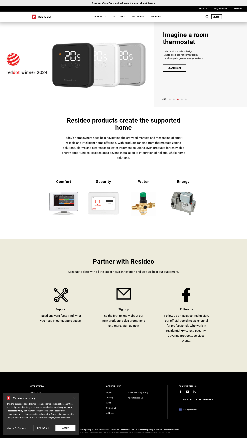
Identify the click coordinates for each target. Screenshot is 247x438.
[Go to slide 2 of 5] (174, 99)
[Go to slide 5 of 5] (186, 99)
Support (156, 16)
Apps (108, 402)
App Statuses (134, 397)
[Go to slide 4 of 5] (182, 99)
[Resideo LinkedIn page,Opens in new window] (194, 391)
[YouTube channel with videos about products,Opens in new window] (187, 391)
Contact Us (111, 407)
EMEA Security (103, 197)
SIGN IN (217, 16)
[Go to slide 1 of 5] (170, 99)
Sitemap (159, 429)
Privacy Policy (85, 429)
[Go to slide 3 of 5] (178, 99)
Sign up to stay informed (198, 399)
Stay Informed (220, 8)
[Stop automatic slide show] (164, 99)
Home (40, 16)
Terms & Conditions (101, 429)
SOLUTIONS (119, 16)
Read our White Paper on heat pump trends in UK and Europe (123, 3)
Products (100, 16)
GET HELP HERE (117, 386)
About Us (204, 8)
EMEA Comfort (63, 197)
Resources (138, 16)
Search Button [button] (207, 17)
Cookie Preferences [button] (171, 429)
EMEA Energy (183, 197)
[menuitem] (100, 16)
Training (109, 397)
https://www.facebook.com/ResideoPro (186, 316)
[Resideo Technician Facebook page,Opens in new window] (180, 391)
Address (109, 413)
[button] (74, 398)
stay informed (123, 316)
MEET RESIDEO (40, 386)
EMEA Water (143, 197)
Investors (238, 8)
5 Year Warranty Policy (138, 392)
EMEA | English (192, 409)
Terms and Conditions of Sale (122, 429)
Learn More (175, 68)
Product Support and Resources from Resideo (61, 316)
